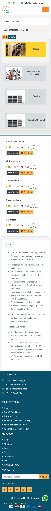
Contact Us (9, 456)
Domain (16, 498)
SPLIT (5, 37)
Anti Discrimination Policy (15, 425)
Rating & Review (11, 465)
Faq (5, 460)
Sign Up (43, 477)
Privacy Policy (10, 416)
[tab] (25, 51)
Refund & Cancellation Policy (17, 420)
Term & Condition (12, 412)
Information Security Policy (16, 429)
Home (7, 21)
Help (6, 408)
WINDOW (12, 37)
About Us (8, 444)
